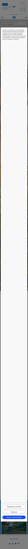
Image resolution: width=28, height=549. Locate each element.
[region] (14, 274)
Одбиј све (14, 512)
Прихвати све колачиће (14, 517)
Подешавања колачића (14, 506)
